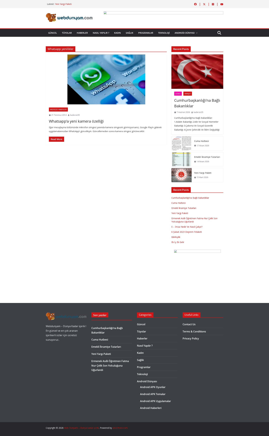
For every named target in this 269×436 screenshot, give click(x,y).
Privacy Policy (191, 338)
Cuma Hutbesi (201, 141)
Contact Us (189, 324)
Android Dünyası (185, 32)
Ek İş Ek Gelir (177, 242)
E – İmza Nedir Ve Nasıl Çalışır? (186, 226)
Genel (178, 94)
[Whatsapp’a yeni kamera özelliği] (106, 79)
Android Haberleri (58, 109)
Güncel (52, 32)
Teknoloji (164, 32)
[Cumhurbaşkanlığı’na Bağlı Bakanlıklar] (197, 71)
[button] (196, 33)
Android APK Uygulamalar (155, 401)
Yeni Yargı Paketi (63, 3)
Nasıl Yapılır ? (101, 32)
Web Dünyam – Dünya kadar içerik (81, 427)
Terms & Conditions (194, 331)
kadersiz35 (75, 115)
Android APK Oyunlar (152, 387)
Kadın (117, 32)
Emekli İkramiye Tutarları (207, 156)
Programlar (145, 32)
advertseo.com (120, 427)
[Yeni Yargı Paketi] (181, 175)
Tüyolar (67, 32)
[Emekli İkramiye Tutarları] (181, 159)
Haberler (82, 32)
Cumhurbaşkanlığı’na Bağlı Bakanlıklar (197, 103)
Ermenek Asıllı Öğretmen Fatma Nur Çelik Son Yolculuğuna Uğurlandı (110, 365)
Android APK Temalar (152, 394)
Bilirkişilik (175, 237)
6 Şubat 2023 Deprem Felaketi (186, 231)
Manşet (188, 94)
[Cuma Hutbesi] (181, 143)
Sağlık (129, 32)
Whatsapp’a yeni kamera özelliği (76, 121)
